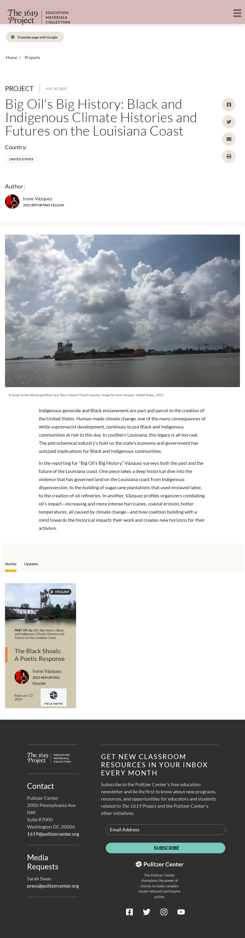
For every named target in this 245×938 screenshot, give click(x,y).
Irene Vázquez (37, 198)
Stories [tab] (11, 563)
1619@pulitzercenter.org (53, 834)
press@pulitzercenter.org (53, 886)
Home (11, 57)
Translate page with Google (37, 37)
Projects (32, 57)
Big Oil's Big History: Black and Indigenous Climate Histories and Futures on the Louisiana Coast (39, 634)
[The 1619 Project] (38, 14)
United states (21, 159)
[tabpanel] (122, 651)
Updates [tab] (31, 563)
